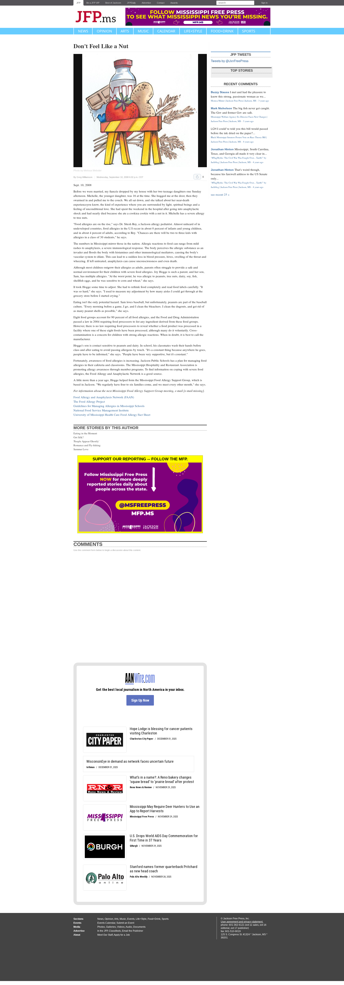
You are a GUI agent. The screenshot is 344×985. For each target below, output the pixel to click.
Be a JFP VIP (92, 3)
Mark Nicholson (221, 108)
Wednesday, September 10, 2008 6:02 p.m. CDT (120, 177)
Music (143, 31)
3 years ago (263, 100)
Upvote (197, 177)
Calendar (166, 31)
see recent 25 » (220, 194)
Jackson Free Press (98, 17)
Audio (129, 926)
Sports (248, 31)
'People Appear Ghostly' (86, 441)
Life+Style (193, 31)
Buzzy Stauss (220, 92)
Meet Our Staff (105, 934)
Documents (139, 926)
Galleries (111, 926)
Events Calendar (106, 923)
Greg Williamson (84, 177)
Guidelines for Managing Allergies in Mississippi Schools (109, 406)
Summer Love (80, 449)
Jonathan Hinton (222, 149)
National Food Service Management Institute (101, 410)
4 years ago (248, 141)
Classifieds (115, 930)
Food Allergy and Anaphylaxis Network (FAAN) (103, 397)
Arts (125, 31)
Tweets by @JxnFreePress (229, 61)
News (83, 31)
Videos (121, 926)
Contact (160, 3)
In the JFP (102, 930)
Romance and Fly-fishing (87, 445)
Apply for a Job (122, 934)
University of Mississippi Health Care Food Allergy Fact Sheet (111, 415)
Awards (174, 3)
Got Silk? (78, 437)
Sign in (264, 3)
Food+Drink (222, 31)
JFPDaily (131, 3)
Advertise (146, 3)
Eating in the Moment (85, 433)
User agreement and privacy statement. (242, 922)
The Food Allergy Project (89, 401)
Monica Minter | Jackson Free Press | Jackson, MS (233, 100)
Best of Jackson (113, 3)
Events (131, 919)
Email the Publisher (132, 930)
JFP (78, 3)
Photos (101, 926)
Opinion (104, 31)
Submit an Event (125, 923)
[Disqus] (140, 607)
